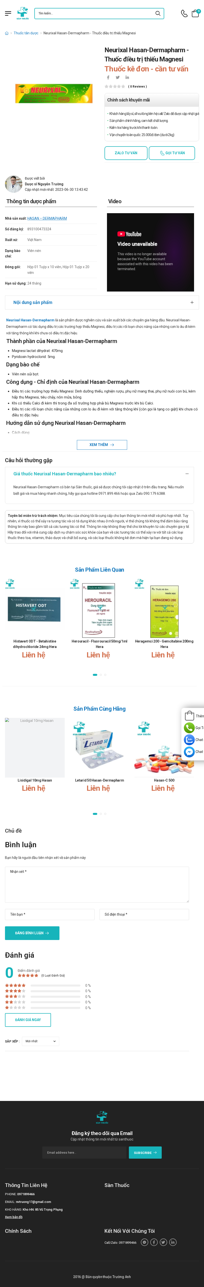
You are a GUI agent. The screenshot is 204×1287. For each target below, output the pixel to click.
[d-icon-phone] (184, 13)
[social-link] (144, 1242)
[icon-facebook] (108, 78)
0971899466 (26, 1194)
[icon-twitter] (117, 78)
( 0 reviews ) (137, 86)
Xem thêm (99, 445)
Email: (10, 1202)
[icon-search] (158, 13)
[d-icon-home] (6, 33)
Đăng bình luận (29, 933)
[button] (95, 674)
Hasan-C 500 (164, 780)
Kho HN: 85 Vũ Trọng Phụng (43, 1209)
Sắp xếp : (12, 1041)
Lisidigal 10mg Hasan (35, 780)
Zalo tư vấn (126, 153)
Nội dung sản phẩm (32, 302)
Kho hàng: (13, 1209)
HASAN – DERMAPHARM (47, 218)
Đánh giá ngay (28, 1020)
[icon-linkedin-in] (127, 78)
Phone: (10, 1194)
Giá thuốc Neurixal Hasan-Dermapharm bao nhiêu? (64, 473)
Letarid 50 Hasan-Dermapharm (99, 780)
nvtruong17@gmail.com (33, 1202)
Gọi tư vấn (175, 153)
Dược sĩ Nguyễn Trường (44, 184)
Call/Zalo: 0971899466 (120, 1242)
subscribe (143, 1153)
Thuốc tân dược (26, 33)
